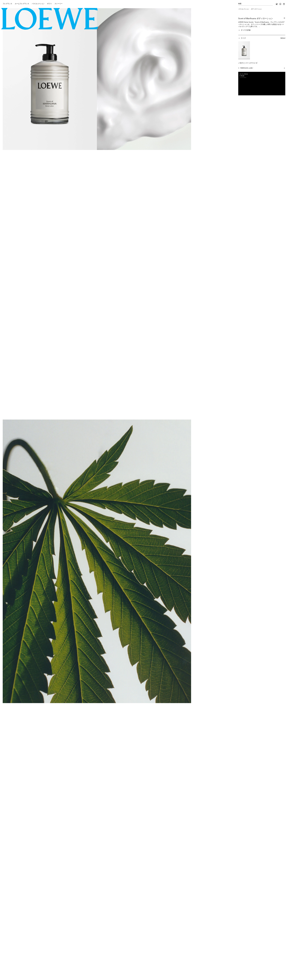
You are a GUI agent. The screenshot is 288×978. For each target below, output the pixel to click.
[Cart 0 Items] (284, 4)
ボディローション (256, 9)
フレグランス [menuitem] (7, 4)
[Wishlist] (280, 4)
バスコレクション (243, 9)
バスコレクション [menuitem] (38, 4)
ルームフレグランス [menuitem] (22, 4)
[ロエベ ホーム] (49, 19)
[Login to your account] (276, 4)
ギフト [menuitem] (49, 4)
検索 (239, 4)
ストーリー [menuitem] (58, 4)
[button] (261, 68)
